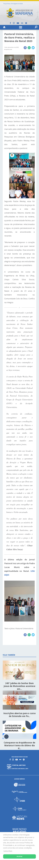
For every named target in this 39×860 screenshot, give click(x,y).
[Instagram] (14, 23)
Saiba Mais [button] (7, 851)
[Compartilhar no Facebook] (25, 48)
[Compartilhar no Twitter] (33, 48)
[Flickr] (22, 23)
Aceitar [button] (19, 856)
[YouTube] (18, 23)
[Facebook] (10, 23)
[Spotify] (26, 23)
